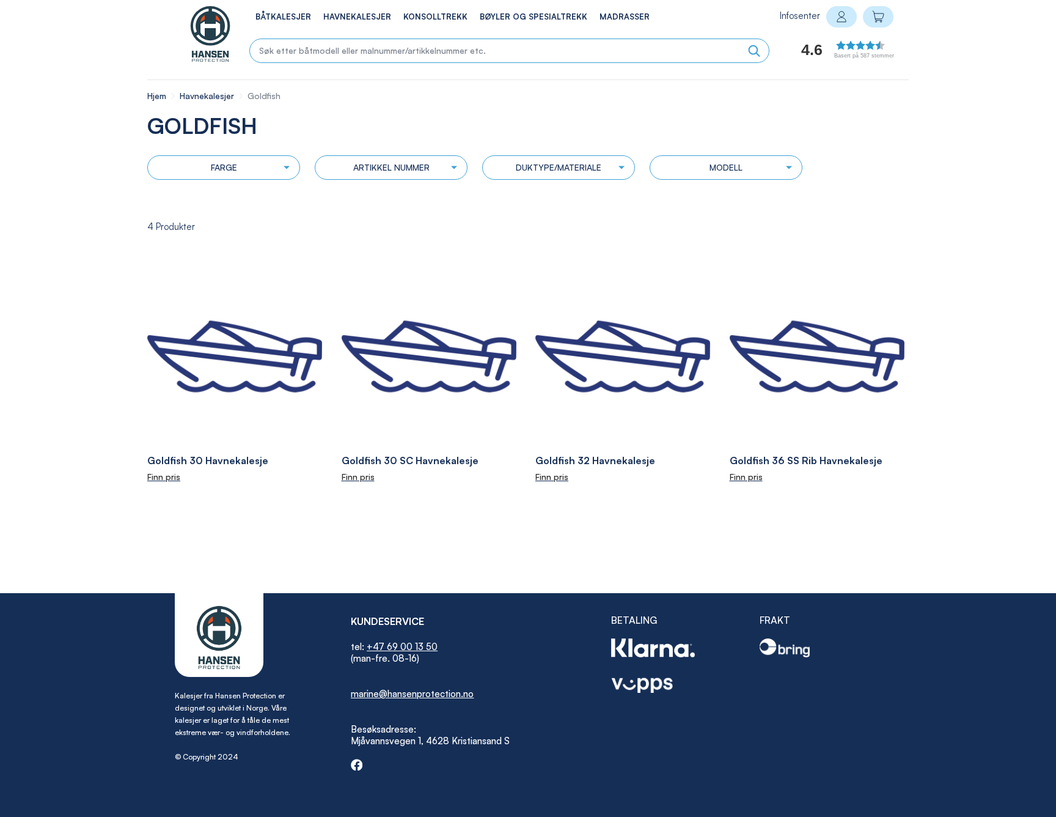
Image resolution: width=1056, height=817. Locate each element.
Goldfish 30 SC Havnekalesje (410, 460)
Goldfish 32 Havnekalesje (595, 460)
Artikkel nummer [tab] (391, 167)
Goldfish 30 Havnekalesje (207, 460)
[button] (833, 52)
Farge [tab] (224, 167)
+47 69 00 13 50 (402, 646)
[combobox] (509, 51)
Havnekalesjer (208, 96)
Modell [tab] (726, 167)
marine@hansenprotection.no (412, 694)
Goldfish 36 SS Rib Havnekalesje (806, 460)
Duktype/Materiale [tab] (558, 167)
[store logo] (197, 34)
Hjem (158, 96)
